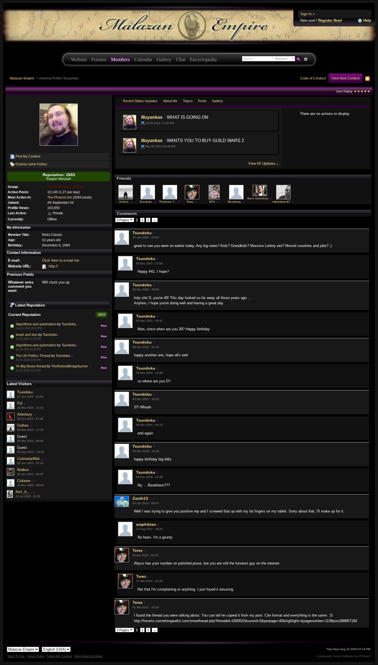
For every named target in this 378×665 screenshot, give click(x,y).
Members (120, 59)
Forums (99, 59)
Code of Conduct (313, 78)
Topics (188, 101)
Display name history (31, 164)
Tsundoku (68, 324)
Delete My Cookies (59, 656)
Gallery (164, 59)
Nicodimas (234, 201)
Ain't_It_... (23, 492)
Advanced (305, 59)
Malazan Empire (22, 78)
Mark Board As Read (88, 656)
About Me (170, 101)
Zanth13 (140, 498)
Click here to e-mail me (60, 260)
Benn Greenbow (257, 198)
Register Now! (330, 20)
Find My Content (27, 156)
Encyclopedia (203, 59)
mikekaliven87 (281, 201)
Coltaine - (24, 481)
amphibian (146, 524)
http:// (53, 266)
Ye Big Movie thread (31, 366)
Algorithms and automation (36, 324)
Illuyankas (151, 117)
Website (79, 59)
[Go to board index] (189, 25)
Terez (190, 201)
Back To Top (16, 656)
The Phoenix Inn (59, 197)
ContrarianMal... (30, 459)
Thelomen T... (168, 201)
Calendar (143, 59)
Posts (202, 101)
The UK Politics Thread (33, 355)
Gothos (23, 425)
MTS (212, 201)
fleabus (23, 470)
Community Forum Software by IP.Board (343, 656)
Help (366, 20)
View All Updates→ (263, 163)
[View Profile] (78, 324)
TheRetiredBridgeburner (69, 366)
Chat (180, 59)
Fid (19, 403)
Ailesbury (24, 414)
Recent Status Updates (140, 101)
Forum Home (36, 656)
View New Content (345, 78)
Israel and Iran (26, 334)
